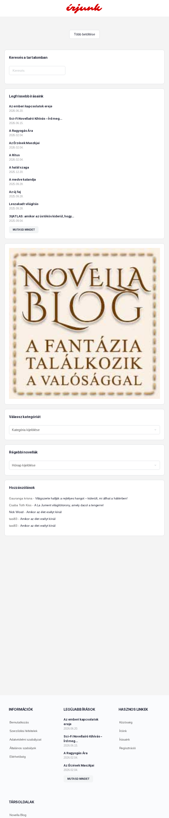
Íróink (123, 731)
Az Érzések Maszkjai (24, 143)
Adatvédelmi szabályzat (25, 739)
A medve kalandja (22, 179)
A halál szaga (19, 167)
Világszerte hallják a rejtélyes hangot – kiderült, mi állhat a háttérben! (81, 498)
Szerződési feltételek (23, 731)
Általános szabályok (22, 748)
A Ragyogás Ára (21, 130)
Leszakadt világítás (23, 204)
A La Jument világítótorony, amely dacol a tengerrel (68, 505)
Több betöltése (84, 34)
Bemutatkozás (19, 722)
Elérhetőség (17, 756)
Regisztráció (127, 748)
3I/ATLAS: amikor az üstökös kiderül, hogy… (41, 216)
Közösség (125, 722)
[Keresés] (160, 8)
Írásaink (124, 739)
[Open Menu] (7, 8)
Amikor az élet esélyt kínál (43, 512)
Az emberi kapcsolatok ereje (30, 106)
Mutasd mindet (24, 229)
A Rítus (14, 155)
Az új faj (15, 192)
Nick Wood (16, 512)
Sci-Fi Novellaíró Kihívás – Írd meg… (35, 118)
